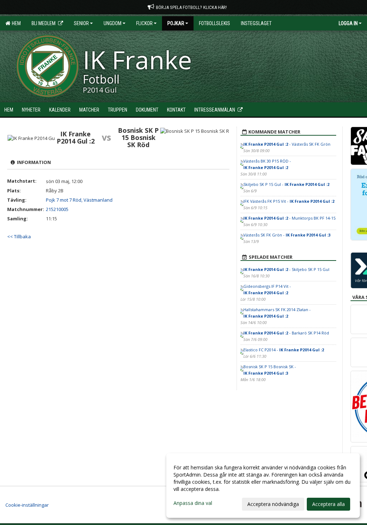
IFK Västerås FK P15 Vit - (288, 201)
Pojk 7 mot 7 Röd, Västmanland (79, 200)
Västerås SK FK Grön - (286, 235)
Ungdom (112, 23)
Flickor (144, 23)
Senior (81, 23)
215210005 (57, 209)
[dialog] (263, 485)
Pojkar (175, 23)
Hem (15, 23)
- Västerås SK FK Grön (286, 144)
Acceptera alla (328, 504)
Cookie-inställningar (27, 505)
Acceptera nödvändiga (273, 504)
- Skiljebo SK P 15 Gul (286, 269)
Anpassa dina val (192, 503)
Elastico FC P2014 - (283, 349)
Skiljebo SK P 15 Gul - (286, 184)
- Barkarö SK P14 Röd (286, 333)
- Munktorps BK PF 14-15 (289, 218)
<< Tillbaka (19, 236)
